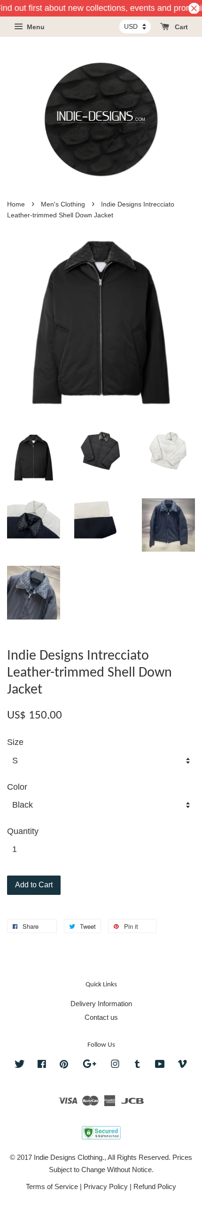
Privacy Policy (106, 1186)
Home (16, 204)
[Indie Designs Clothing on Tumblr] (137, 1065)
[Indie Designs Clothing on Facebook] (42, 1065)
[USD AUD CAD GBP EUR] (135, 26)
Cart (180, 27)
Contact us (101, 1017)
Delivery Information (101, 1004)
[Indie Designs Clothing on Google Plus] (89, 1065)
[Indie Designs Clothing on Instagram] (115, 1065)
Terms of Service (52, 1186)
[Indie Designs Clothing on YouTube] (160, 1065)
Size (15, 742)
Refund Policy (154, 1186)
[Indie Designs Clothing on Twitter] (20, 1065)
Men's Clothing (63, 204)
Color (17, 787)
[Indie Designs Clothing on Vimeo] (182, 1065)
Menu (35, 27)
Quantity (23, 831)
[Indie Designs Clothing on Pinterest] (64, 1065)
